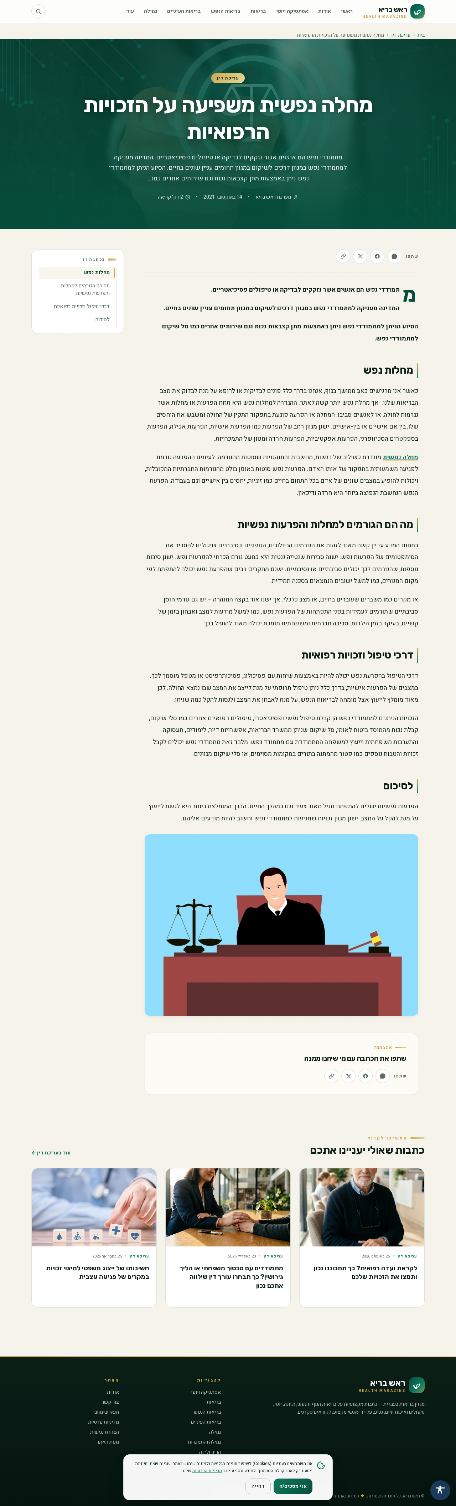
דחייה (258, 1486)
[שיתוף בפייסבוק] (377, 256)
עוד (130, 11)
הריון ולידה (210, 1452)
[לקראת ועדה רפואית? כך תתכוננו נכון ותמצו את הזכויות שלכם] (362, 1207)
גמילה (150, 11)
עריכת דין (400, 35)
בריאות (258, 11)
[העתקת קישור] (343, 256)
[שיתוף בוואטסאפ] (394, 256)
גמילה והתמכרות (204, 1442)
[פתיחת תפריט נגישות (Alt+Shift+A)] (440, 1490)
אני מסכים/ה (293, 1486)
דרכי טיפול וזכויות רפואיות (82, 306)
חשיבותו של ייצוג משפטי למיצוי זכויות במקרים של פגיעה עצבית (97, 1272)
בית (421, 35)
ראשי (347, 11)
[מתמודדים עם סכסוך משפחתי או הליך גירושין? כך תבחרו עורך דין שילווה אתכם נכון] (228, 1207)
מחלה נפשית (400, 457)
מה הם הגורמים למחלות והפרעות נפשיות (85, 289)
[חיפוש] (38, 11)
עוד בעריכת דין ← (51, 1153)
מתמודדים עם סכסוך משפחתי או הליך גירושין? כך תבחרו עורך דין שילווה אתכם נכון (231, 1277)
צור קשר (110, 1402)
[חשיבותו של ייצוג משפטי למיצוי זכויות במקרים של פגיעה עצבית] (94, 1207)
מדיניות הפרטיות (207, 1470)
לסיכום (102, 319)
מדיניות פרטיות (103, 1422)
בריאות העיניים (184, 11)
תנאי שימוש (106, 1412)
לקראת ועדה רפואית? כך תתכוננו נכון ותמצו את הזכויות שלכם (365, 1272)
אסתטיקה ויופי (292, 11)
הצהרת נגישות (104, 1432)
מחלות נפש (97, 272)
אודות (324, 11)
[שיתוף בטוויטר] (360, 256)
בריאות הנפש (225, 11)
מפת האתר (108, 1442)
